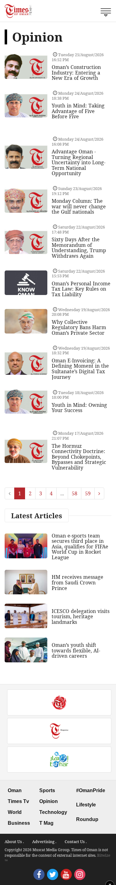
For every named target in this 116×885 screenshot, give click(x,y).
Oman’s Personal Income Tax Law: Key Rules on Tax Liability (81, 289)
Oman (15, 790)
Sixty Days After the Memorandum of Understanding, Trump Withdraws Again (79, 247)
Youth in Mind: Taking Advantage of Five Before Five (78, 111)
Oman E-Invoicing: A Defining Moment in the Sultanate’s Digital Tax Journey (80, 368)
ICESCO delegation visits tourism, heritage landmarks (81, 616)
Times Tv (18, 801)
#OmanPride (90, 790)
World (15, 812)
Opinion (48, 801)
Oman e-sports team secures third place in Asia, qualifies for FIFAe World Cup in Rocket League (80, 546)
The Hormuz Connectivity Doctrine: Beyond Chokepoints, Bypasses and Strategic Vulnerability (79, 457)
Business (19, 823)
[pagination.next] (99, 493)
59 (88, 493)
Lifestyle (86, 804)
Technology (53, 812)
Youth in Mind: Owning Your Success (79, 408)
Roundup (87, 819)
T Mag (46, 823)
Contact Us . (76, 841)
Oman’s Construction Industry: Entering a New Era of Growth (76, 72)
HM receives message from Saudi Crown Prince (77, 582)
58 (74, 493)
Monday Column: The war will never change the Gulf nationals (79, 206)
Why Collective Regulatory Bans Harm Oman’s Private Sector (79, 327)
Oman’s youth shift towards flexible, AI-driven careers (76, 650)
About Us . (14, 841)
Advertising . (44, 841)
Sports (47, 790)
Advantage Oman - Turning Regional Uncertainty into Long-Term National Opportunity (78, 162)
